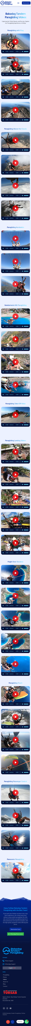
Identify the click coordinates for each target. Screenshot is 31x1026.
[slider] (11, 51)
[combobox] (12, 967)
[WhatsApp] (27, 1022)
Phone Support (9, 961)
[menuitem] (7, 973)
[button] (18, 3)
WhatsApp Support (10, 964)
